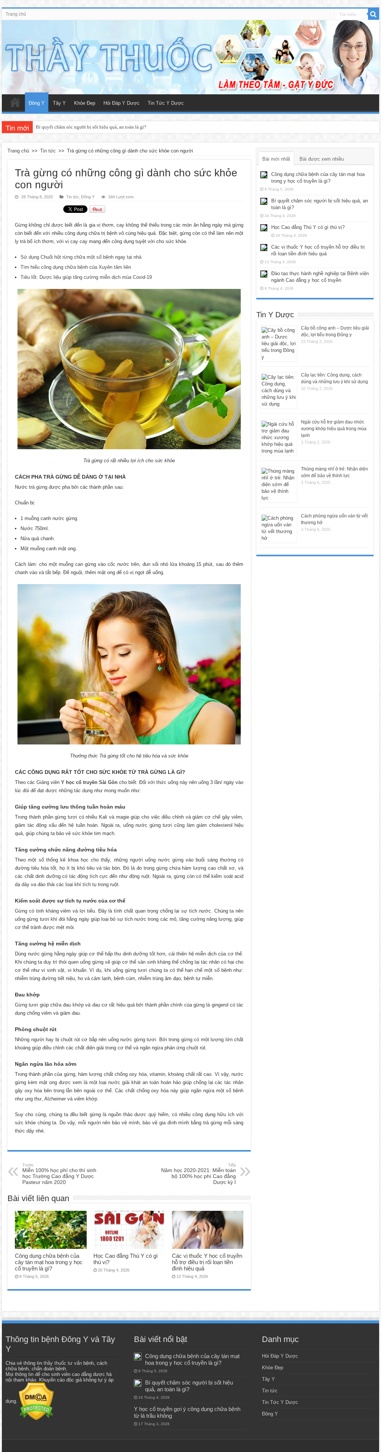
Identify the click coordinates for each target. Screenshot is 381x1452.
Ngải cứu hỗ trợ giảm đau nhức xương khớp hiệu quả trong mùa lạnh (333, 428)
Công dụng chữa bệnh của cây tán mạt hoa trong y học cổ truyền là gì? (49, 1262)
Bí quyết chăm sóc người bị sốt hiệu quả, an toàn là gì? (91, 127)
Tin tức (48, 151)
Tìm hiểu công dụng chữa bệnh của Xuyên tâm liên (75, 267)
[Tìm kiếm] (373, 14)
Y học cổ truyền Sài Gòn (89, 782)
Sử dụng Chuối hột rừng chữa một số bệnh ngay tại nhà (80, 257)
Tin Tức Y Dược (166, 103)
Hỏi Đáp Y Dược (121, 103)
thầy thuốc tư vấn (63, 1363)
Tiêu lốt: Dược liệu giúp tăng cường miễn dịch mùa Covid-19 (86, 277)
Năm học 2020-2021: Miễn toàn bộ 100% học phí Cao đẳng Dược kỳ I (198, 1174)
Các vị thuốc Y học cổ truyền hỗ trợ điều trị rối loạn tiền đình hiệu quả (207, 1262)
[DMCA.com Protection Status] (36, 1401)
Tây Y (59, 103)
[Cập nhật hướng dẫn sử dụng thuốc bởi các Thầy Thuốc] (190, 57)
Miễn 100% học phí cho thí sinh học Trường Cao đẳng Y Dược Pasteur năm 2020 (59, 1174)
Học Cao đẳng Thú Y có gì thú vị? (308, 227)
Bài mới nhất (276, 159)
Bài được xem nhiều (322, 159)
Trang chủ (16, 14)
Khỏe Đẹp (84, 103)
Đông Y (37, 103)
